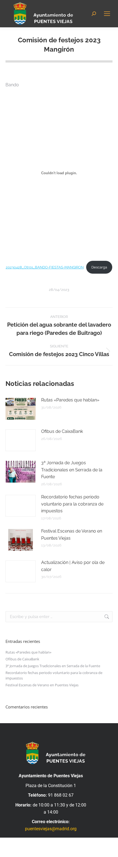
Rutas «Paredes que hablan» (70, 400)
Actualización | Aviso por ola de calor (73, 566)
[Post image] (20, 409)
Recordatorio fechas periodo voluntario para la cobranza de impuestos (72, 503)
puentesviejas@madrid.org (51, 828)
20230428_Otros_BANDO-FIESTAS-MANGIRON (45, 267)
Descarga (99, 267)
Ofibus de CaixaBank (62, 431)
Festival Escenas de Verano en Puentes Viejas (71, 534)
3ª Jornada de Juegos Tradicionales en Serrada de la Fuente (71, 469)
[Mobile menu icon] (107, 13)
